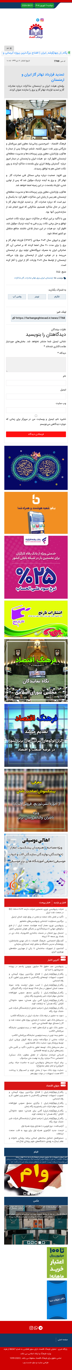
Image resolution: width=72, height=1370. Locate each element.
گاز (23, 278)
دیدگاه (61, 353)
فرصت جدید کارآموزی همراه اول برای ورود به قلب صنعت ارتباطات (36, 1132)
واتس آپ (17, 297)
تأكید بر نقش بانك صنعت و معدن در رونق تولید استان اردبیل (37, 917)
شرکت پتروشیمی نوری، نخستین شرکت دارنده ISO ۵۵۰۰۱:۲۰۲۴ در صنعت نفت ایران (36, 910)
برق (38, 278)
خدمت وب (27, 1362)
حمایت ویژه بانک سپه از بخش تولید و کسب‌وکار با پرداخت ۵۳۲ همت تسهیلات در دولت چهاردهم (36, 1071)
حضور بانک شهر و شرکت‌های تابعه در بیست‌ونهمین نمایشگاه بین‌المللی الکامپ (36, 1029)
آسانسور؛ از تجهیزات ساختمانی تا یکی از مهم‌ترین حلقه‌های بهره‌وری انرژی (36, 950)
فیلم (36, 1152)
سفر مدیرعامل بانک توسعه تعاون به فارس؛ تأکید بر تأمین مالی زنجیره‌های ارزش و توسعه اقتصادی (36, 1048)
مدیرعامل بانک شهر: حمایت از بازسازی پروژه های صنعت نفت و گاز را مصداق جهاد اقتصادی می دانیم (36, 1021)
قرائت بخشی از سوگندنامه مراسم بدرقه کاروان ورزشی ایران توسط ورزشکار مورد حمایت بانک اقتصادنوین (36, 1041)
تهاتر (34, 278)
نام (64, 376)
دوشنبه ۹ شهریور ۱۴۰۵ (44, 5)
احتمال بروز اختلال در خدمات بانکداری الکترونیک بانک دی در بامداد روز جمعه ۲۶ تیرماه (36, 934)
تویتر (37, 297)
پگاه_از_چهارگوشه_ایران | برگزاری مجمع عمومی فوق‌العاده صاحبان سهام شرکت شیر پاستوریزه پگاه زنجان (36, 994)
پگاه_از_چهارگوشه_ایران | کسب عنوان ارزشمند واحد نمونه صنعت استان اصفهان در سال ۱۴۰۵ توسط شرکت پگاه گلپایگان (36, 986)
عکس (36, 1201)
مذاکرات (17, 278)
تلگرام (56, 297)
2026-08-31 (27, 5)
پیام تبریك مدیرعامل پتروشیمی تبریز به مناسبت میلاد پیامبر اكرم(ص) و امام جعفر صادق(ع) (36, 1064)
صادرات (28, 278)
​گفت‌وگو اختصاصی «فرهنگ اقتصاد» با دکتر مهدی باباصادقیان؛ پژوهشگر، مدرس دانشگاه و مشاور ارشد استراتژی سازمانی (36, 942)
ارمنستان (49, 278)
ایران (43, 278)
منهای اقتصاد (52, 1086)
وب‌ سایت (61, 403)
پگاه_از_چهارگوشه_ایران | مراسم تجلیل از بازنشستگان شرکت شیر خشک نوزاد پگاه (36, 1009)
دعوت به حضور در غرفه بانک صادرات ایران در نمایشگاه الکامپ (36, 1016)
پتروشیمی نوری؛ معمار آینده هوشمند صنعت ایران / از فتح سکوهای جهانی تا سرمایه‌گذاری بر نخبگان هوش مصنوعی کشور (36, 927)
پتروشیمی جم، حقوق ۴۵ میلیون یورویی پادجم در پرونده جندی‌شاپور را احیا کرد (36, 968)
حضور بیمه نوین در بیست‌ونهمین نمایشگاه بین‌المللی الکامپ (37, 1035)
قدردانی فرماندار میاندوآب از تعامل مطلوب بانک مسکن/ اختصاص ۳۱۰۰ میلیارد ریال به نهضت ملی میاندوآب (36, 1056)
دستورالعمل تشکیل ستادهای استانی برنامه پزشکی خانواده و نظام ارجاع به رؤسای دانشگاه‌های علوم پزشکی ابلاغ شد (36, 1139)
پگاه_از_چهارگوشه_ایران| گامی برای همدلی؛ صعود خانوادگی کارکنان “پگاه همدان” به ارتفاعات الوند (36, 1002)
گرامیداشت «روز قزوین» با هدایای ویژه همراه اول (42, 1126)
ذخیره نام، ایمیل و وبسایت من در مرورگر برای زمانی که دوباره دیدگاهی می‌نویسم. (36, 421)
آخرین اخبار (53, 960)
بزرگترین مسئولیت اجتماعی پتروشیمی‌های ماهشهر (41, 921)
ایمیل (63, 390)
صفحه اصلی (63, 1339)
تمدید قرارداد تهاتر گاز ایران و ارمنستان (43, 77)
